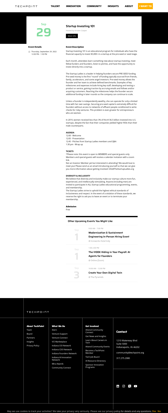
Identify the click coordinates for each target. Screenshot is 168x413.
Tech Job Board (92, 357)
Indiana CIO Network (61, 345)
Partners (31, 337)
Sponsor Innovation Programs (94, 366)
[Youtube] (135, 386)
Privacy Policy (33, 345)
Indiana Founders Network (64, 353)
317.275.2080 (123, 358)
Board (29, 333)
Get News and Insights (95, 336)
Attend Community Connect (94, 331)
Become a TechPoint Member (94, 351)
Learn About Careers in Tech (96, 341)
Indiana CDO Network (62, 349)
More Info (72, 36)
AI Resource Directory (95, 360)
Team (29, 330)
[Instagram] (123, 386)
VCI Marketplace (59, 341)
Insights (30, 341)
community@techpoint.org (130, 352)
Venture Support (60, 333)
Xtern (54, 330)
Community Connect (61, 367)
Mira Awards (57, 363)
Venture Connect (60, 337)
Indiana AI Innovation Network (61, 358)
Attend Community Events (97, 346)
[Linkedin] (117, 386)
